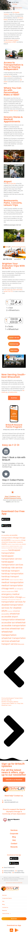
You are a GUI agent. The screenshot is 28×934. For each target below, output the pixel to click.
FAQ (3, 901)
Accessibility (5, 535)
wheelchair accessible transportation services (13, 625)
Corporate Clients (7, 898)
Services (4, 895)
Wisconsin (21, 644)
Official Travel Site (11, 183)
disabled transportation (14, 546)
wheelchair (10, 611)
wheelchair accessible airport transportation (10, 617)
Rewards (4, 910)
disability (4, 544)
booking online (13, 392)
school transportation (12, 599)
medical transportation (12, 582)
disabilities (20, 542)
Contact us (5, 907)
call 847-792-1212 (8, 291)
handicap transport (10, 570)
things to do (18, 599)
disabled (24, 544)
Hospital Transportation (14, 579)
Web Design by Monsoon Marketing (14, 882)
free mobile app (8, 289)
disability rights (18, 544)
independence (7, 76)
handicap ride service (11, 567)
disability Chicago (11, 544)
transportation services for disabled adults (12, 608)
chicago (16, 538)
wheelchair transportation (15, 7)
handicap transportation (12, 573)
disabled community (5, 546)
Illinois (21, 579)
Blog (3, 904)
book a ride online (17, 289)
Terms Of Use (5, 913)
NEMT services (14, 110)
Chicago (14, 4)
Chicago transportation (16, 540)
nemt (11, 588)
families (20, 546)
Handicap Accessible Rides (7, 547)
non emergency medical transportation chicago (11, 594)
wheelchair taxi (17, 628)
